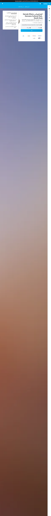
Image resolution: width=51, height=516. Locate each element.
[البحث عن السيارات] (49, 11)
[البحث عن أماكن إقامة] (49, 9)
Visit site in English (18, 1)
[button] (1, 1)
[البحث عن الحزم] (49, 13)
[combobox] (37, 22)
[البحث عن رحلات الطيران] (49, 7)
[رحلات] (49, 18)
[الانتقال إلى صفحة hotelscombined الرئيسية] (43, 3)
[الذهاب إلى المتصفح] (49, 15)
